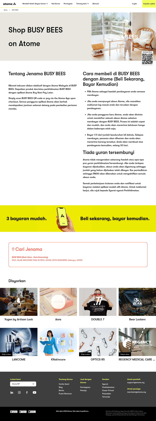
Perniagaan (68, 4)
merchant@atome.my (136, 392)
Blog (61, 387)
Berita (61, 390)
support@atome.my (135, 382)
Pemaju (83, 390)
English (134, 4)
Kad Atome (56, 4)
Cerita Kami (64, 384)
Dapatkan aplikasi (149, 4)
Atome (5, 10)
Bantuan (96, 4)
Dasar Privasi (108, 390)
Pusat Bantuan (65, 394)
